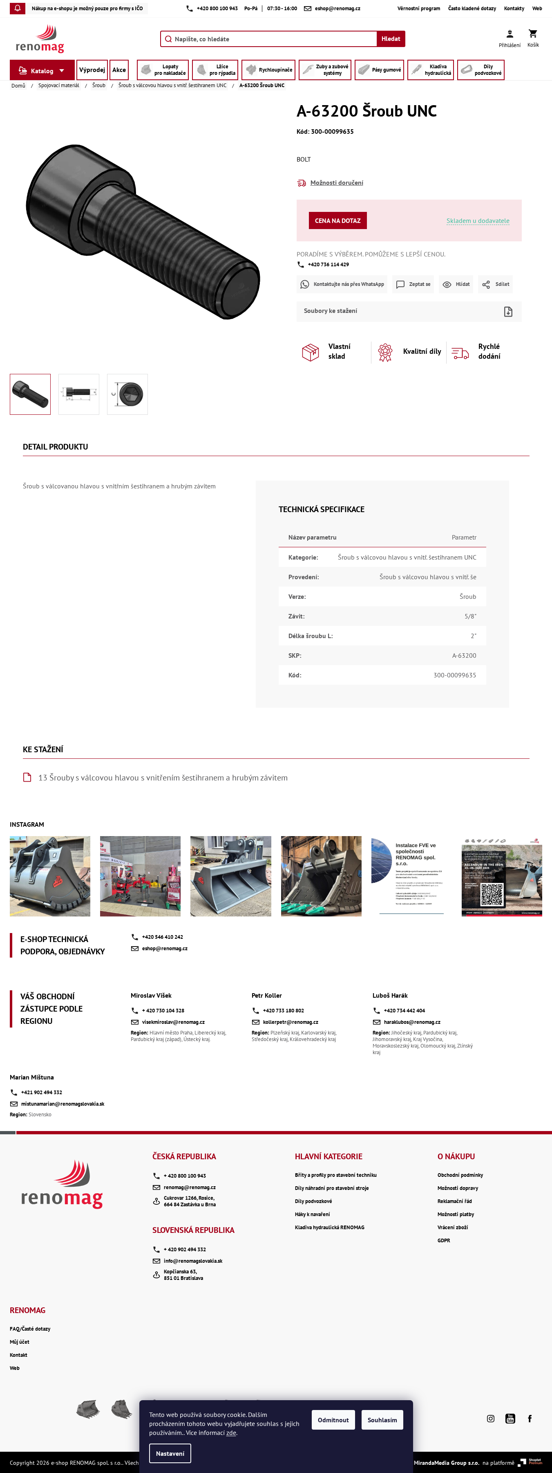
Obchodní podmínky (460, 1175)
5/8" (470, 616)
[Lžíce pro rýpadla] (121, 1412)
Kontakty (514, 8)
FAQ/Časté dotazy (30, 1329)
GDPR (444, 1240)
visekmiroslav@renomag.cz (173, 1022)
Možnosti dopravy (458, 1188)
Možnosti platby (456, 1214)
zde (231, 1432)
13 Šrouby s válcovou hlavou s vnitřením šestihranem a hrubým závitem (163, 777)
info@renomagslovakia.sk (193, 1260)
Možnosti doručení (337, 182)
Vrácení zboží (453, 1227)
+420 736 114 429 (328, 264)
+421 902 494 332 (41, 1092)
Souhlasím (382, 1420)
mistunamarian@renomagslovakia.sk (62, 1103)
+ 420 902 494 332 (185, 1249)
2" (473, 636)
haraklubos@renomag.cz (412, 1022)
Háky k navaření (312, 1214)
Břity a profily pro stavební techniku (336, 1175)
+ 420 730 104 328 (163, 1010)
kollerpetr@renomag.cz (290, 1022)
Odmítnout (333, 1420)
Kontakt (18, 1355)
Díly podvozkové (313, 1201)
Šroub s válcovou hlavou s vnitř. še (428, 577)
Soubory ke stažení (330, 310)
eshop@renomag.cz (165, 948)
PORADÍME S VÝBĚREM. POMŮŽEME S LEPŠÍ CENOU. (371, 254)
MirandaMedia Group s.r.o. (446, 1462)
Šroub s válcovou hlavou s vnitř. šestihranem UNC (407, 557)
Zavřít (423, 299)
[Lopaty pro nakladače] (88, 1412)
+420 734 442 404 (404, 1010)
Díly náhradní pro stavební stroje (332, 1188)
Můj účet (19, 1342)
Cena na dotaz (338, 220)
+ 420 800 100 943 (185, 1175)
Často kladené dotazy (472, 8)
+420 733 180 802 (283, 1010)
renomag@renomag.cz (190, 1187)
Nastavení (170, 1453)
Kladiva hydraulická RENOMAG (329, 1227)
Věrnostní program (419, 8)
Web (537, 8)
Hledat (391, 38)
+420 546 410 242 (162, 936)
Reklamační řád (455, 1201)
